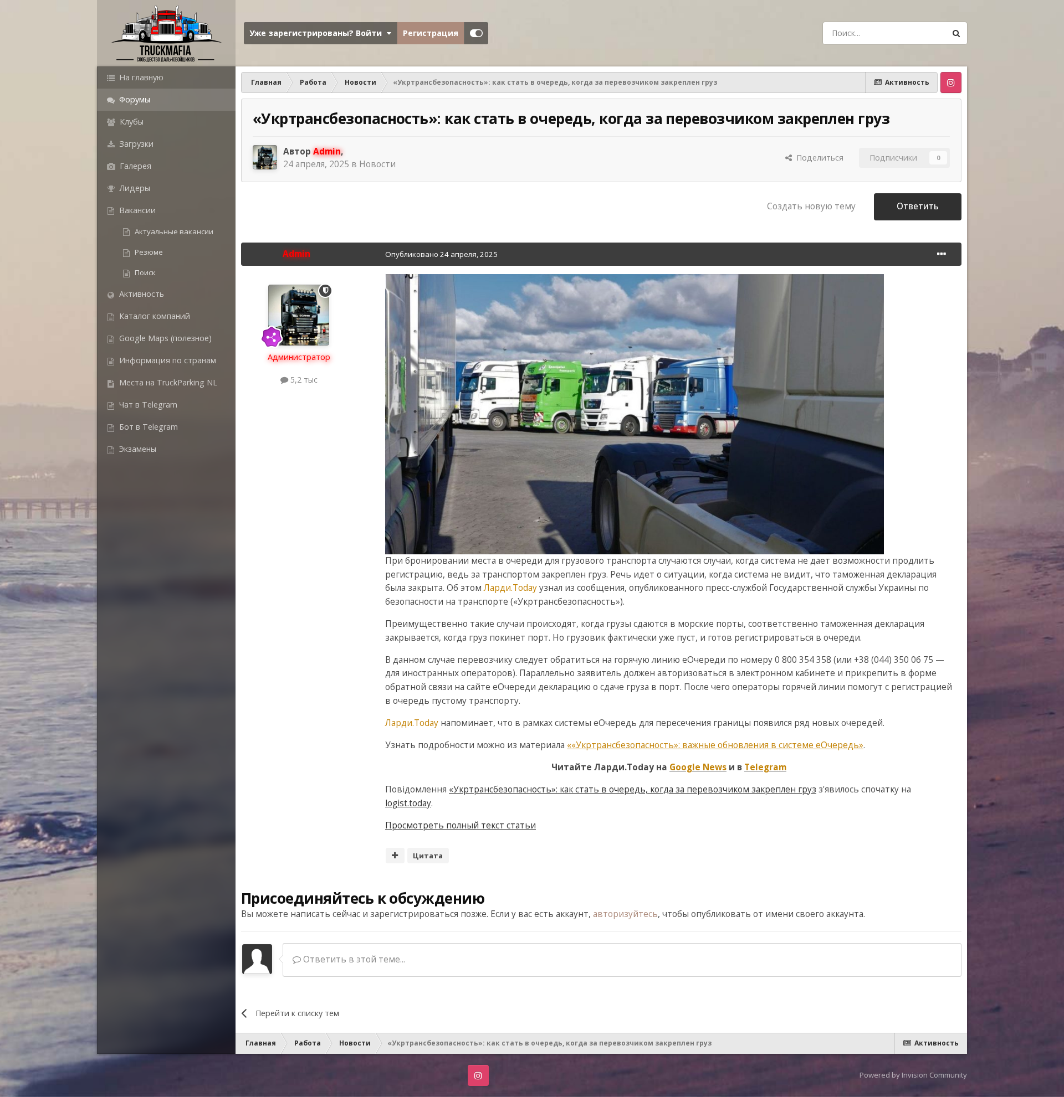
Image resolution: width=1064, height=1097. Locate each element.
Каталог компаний (153, 316)
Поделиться (817, 157)
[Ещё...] (941, 254)
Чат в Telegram (147, 404)
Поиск (144, 272)
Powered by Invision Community (913, 1075)
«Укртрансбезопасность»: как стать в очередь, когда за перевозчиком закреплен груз (632, 789)
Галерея (134, 166)
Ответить (918, 206)
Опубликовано (441, 254)
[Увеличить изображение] (634, 413)
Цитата (428, 856)
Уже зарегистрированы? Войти (317, 33)
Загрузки (135, 143)
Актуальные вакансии (173, 231)
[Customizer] (476, 33)
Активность (140, 294)
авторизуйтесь (625, 914)
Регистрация (430, 33)
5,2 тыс (303, 379)
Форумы (133, 99)
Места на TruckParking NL (167, 382)
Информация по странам (166, 360)
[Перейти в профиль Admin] (265, 157)
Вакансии (136, 210)
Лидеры (133, 188)
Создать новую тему (811, 206)
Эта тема (912, 33)
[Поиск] (956, 33)
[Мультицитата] (395, 855)
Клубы (130, 121)
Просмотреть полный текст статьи (460, 825)
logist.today (408, 803)
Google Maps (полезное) (164, 338)
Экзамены (136, 449)
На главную (140, 77)
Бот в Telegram (147, 426)
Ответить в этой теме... (353, 959)
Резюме (148, 252)
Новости (377, 164)
